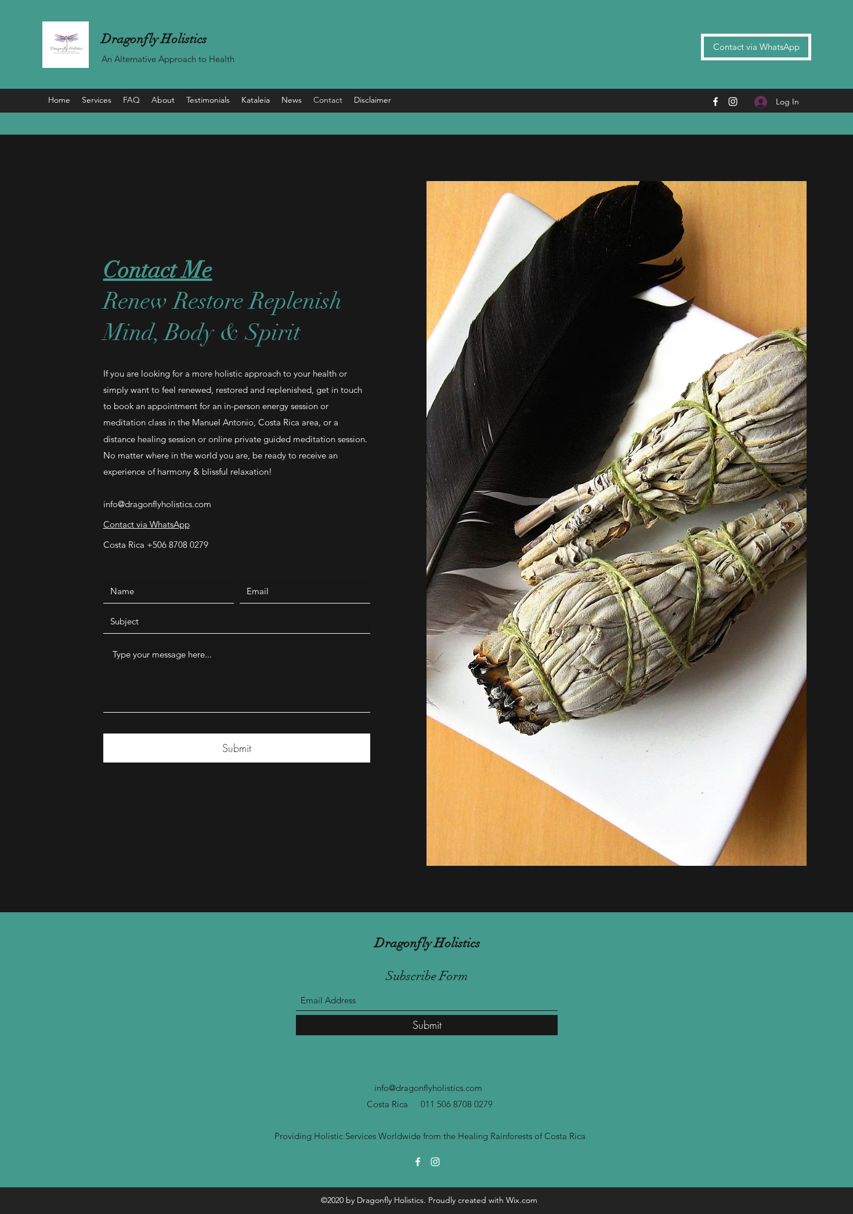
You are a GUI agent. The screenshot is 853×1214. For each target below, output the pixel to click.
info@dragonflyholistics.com (157, 504)
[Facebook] (715, 101)
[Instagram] (733, 101)
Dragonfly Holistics (154, 38)
